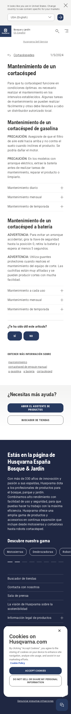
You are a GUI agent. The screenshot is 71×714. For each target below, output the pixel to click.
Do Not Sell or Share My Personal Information (35, 681)
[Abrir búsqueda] (57, 31)
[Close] (59, 630)
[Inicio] (5, 31)
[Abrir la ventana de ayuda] (62, 705)
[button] (10, 562)
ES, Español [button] (19, 32)
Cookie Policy (17, 663)
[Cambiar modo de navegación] (66, 31)
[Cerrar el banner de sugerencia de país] (66, 5)
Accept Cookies (35, 670)
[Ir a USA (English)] (60, 17)
